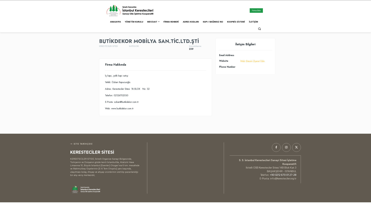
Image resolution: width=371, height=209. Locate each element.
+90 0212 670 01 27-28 (283, 174)
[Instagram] (286, 147)
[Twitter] (296, 147)
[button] (259, 28)
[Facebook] (276, 147)
